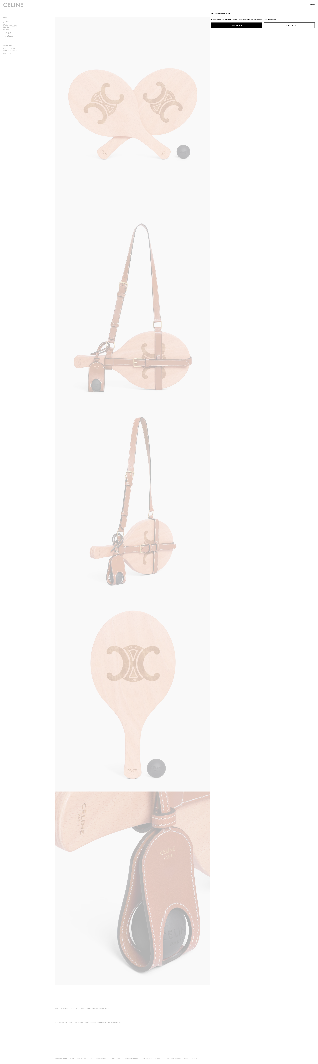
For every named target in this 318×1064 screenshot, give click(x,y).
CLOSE (312, 4)
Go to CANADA (237, 25)
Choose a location (289, 25)
